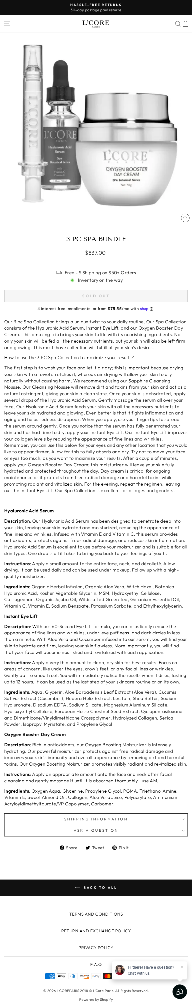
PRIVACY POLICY (95, 947)
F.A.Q (96, 964)
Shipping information (96, 819)
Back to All (99, 887)
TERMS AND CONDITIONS (96, 914)
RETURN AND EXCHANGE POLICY (96, 930)
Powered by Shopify (96, 999)
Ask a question (96, 830)
